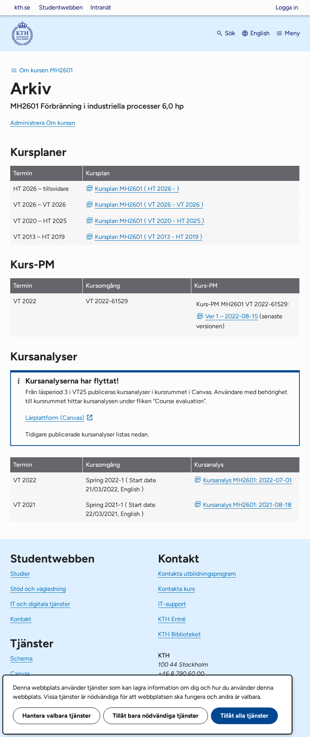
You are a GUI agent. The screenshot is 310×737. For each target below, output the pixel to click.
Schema (21, 658)
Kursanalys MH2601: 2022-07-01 (247, 480)
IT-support (172, 604)
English (260, 33)
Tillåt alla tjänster (244, 715)
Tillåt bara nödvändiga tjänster (155, 715)
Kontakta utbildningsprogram (197, 573)
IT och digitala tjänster (40, 604)
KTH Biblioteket (179, 634)
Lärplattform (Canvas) (54, 417)
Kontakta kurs (176, 588)
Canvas (20, 673)
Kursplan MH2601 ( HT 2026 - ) (137, 188)
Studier (20, 573)
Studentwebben (61, 7)
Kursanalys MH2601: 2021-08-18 (247, 504)
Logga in (287, 7)
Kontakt (20, 619)
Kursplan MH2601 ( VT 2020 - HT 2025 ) (149, 220)
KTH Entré (172, 619)
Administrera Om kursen (42, 122)
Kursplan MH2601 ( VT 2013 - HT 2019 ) (148, 236)
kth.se (22, 7)
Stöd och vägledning (38, 588)
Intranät (100, 7)
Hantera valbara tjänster (56, 715)
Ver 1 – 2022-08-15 (231, 316)
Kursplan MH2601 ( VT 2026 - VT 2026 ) (149, 204)
